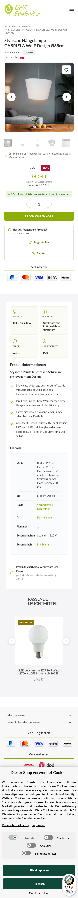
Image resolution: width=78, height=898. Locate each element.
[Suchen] (63, 10)
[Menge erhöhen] (48, 204)
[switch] (13, 837)
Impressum (38, 825)
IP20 (45, 353)
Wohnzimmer (44, 504)
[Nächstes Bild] (66, 97)
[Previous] (11, 640)
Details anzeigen (39, 893)
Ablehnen (39, 883)
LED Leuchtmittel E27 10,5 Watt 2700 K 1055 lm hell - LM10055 (39, 672)
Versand (48, 181)
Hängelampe (44, 517)
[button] (39, 715)
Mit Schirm (43, 544)
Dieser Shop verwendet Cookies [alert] (39, 772)
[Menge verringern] (29, 204)
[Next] (66, 640)
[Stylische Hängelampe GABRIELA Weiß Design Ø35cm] (39, 97)
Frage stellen (41, 242)
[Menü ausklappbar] (71, 10)
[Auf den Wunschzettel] (66, 69)
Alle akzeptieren (39, 870)
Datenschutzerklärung (16, 825)
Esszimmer (43, 508)
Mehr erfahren (17, 157)
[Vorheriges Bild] (11, 97)
